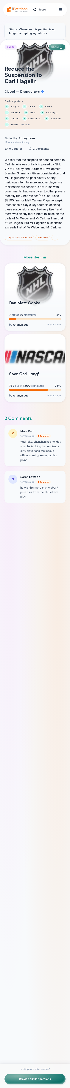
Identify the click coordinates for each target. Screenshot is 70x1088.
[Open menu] (60, 9)
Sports (10, 47)
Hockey (43, 237)
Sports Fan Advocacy (19, 237)
